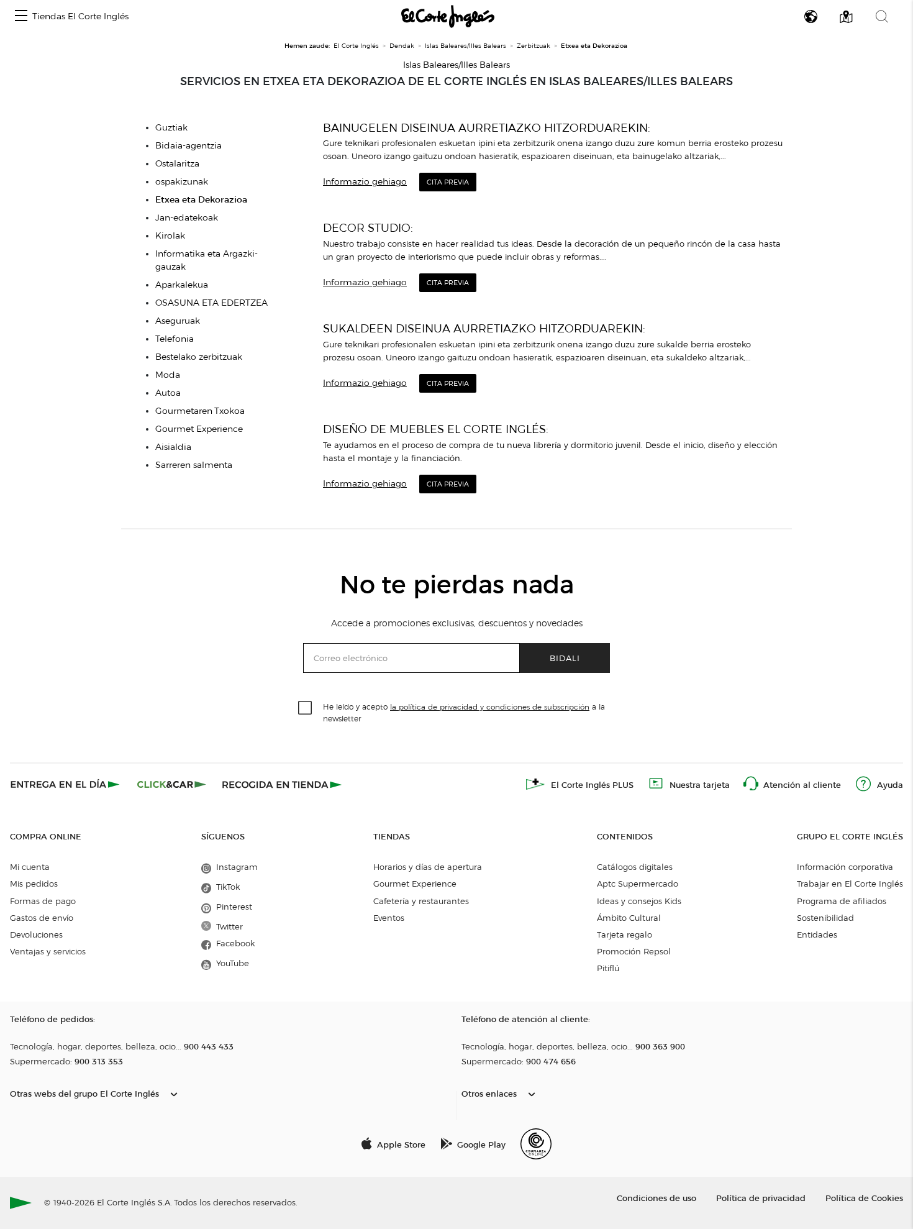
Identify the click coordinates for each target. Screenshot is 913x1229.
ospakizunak (181, 181)
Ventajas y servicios (48, 951)
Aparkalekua (181, 285)
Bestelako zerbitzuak (198, 357)
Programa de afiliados (841, 901)
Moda (167, 375)
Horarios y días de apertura (427, 867)
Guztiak (171, 127)
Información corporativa (845, 867)
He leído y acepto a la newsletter (464, 712)
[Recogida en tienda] (282, 784)
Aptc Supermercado (637, 884)
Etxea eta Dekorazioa (201, 199)
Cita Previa (448, 182)
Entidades (817, 934)
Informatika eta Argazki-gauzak (206, 260)
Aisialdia (173, 447)
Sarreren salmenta (193, 465)
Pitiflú (608, 968)
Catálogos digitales (635, 867)
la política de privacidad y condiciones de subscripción (489, 706)
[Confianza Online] (536, 1143)
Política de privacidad (761, 1198)
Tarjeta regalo (624, 934)
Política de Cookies (864, 1198)
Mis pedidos (34, 884)
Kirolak (170, 236)
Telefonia (174, 339)
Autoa (168, 393)
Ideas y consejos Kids (639, 901)
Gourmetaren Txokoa (200, 411)
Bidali (565, 658)
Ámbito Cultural (629, 918)
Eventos (388, 918)
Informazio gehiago (365, 181)
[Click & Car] (171, 784)
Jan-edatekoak (186, 217)
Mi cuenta (30, 867)
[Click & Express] (66, 784)
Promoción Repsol (634, 951)
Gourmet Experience (199, 429)
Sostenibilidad (825, 918)
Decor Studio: (368, 227)
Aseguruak (177, 321)
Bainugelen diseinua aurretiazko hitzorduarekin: (486, 127)
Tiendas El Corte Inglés (80, 16)
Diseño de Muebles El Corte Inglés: (435, 429)
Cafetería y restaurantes (421, 901)
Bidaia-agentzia (188, 145)
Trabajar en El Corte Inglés (850, 884)
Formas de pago (43, 901)
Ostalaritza (177, 163)
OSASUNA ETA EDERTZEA (211, 303)
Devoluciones (36, 934)
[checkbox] (305, 708)
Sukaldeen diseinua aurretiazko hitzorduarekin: (484, 328)
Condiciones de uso (656, 1198)
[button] (21, 16)
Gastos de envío (41, 918)
